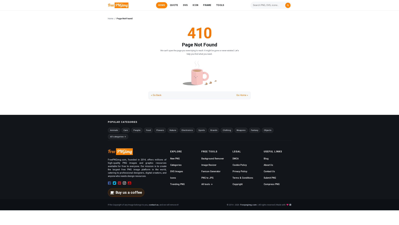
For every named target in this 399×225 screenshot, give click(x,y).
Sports (201, 130)
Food (148, 130)
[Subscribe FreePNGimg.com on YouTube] (129, 183)
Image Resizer (208, 165)
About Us (268, 165)
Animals (114, 130)
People (136, 130)
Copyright (238, 184)
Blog (266, 159)
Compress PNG (272, 184)
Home (110, 18)
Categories (176, 165)
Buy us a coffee (128, 192)
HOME (161, 5)
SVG (185, 5)
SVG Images (176, 171)
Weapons (241, 130)
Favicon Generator (211, 171)
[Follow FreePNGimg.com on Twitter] (114, 183)
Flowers (160, 130)
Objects (267, 130)
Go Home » (242, 95)
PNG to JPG (207, 178)
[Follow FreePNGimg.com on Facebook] (109, 183)
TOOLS (220, 5)
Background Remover (212, 159)
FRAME (207, 5)
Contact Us (269, 171)
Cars (125, 130)
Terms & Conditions (243, 178)
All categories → (118, 136)
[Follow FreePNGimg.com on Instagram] (124, 183)
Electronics (187, 130)
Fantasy (254, 130)
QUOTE (174, 5)
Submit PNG (270, 178)
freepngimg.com (248, 205)
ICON (195, 5)
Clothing (227, 130)
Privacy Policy (240, 171)
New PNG (175, 159)
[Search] (288, 5)
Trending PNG (177, 184)
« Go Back (156, 95)
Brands (213, 130)
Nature (173, 130)
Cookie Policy (240, 165)
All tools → (207, 184)
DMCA (236, 159)
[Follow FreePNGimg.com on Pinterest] (119, 183)
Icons (173, 178)
